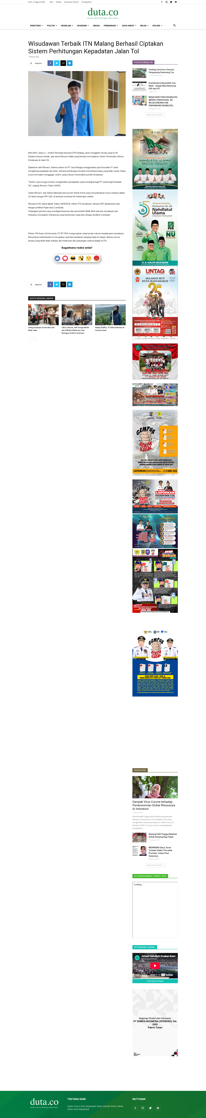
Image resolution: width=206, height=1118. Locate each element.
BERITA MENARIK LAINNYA (41, 298)
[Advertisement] (77, 144)
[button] (174, 25)
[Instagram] (166, 2)
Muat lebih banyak (154, 115)
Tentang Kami (86, 2)
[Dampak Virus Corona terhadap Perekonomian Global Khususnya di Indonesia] (155, 787)
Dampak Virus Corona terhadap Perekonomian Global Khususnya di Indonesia (153, 805)
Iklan (51, 2)
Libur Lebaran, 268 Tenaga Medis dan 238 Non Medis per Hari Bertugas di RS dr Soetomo (75, 330)
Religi (143, 25)
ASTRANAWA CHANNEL (144, 947)
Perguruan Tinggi (69, 324)
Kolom (156, 25)
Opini (135, 797)
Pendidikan (110, 25)
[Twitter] (171, 2)
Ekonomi (82, 25)
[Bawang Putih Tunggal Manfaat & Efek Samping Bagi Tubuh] (139, 837)
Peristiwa (35, 25)
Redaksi (59, 2)
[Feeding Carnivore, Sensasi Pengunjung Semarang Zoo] (139, 73)
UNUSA (96, 25)
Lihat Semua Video (155, 981)
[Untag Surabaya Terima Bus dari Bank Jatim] (43, 314)
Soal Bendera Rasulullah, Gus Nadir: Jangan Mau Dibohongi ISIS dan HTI (162, 86)
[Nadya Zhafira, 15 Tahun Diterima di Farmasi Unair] (110, 314)
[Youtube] (176, 2)
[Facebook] (162, 2)
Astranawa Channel (71, 2)
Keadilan (66, 25)
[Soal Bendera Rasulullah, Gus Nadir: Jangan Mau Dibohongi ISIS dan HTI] (139, 86)
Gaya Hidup (128, 25)
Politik (51, 25)
